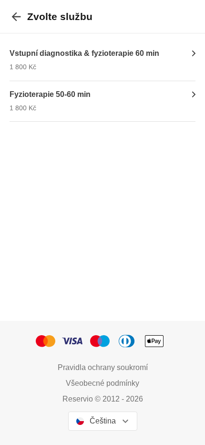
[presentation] (16, 16)
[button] (48, 341)
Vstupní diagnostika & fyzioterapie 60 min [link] (84, 53)
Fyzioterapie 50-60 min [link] (50, 94)
